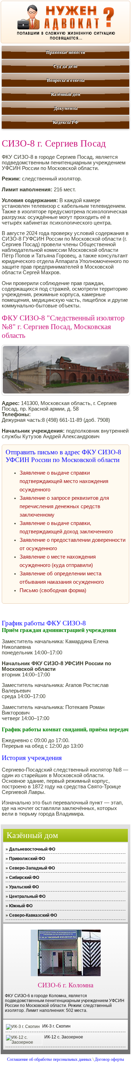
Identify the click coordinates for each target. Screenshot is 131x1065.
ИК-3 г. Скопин (56, 1026)
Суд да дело (65, 66)
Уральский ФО (24, 887)
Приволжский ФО (27, 858)
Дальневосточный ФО (32, 849)
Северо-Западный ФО (32, 868)
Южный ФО (20, 905)
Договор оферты (109, 1059)
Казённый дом (65, 94)
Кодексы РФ (65, 122)
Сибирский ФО (24, 877)
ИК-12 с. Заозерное (63, 1037)
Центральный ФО (27, 896)
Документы (66, 108)
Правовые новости (65, 52)
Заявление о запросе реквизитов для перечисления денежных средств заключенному (64, 506)
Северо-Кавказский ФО (33, 915)
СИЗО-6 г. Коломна (65, 985)
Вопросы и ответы (66, 80)
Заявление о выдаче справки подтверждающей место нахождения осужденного (64, 481)
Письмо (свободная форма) (53, 590)
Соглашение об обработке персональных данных (49, 1059)
